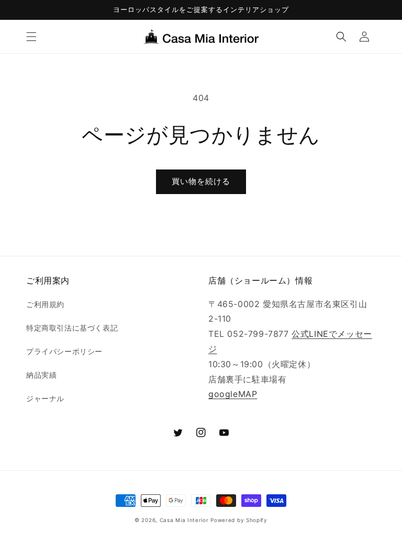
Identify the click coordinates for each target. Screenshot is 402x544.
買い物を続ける (201, 181)
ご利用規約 (45, 304)
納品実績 (41, 374)
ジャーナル (45, 398)
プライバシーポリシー (64, 351)
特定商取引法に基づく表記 (72, 327)
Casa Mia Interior (184, 520)
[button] (31, 36)
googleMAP (232, 394)
